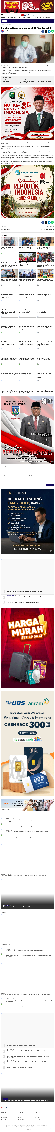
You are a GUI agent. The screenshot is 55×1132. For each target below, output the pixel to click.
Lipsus (3, 557)
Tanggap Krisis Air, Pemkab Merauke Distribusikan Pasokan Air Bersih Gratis (27, 81)
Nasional (3, 961)
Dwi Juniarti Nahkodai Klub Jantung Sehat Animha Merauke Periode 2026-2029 (26, 1061)
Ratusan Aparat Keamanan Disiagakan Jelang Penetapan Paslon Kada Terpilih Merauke (42, 228)
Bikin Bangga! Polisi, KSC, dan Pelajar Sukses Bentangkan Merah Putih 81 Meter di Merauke (23, 875)
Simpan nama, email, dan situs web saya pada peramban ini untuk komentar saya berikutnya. (22, 482)
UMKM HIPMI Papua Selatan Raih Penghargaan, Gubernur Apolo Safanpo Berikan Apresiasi (44, 296)
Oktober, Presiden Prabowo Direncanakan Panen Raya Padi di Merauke (24, 591)
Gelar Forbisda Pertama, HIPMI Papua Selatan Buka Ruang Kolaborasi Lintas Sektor (44, 360)
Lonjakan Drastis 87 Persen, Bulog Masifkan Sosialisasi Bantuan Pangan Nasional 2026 (27, 391)
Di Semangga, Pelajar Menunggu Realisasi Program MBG (16, 906)
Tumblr (4, 1119)
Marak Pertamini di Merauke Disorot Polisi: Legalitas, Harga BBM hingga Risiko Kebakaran (29, 1050)
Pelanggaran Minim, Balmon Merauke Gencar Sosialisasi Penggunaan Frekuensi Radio (27, 831)
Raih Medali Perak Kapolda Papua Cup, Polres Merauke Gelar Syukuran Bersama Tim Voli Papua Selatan (28, 1057)
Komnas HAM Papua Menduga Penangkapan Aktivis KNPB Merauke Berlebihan (13, 228)
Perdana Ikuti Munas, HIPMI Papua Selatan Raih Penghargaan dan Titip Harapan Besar (27, 311)
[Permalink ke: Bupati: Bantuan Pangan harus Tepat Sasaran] (9, 241)
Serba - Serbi (3, 874)
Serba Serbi (4, 842)
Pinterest (38, 1117)
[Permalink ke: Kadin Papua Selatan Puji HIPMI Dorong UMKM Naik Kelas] (9, 320)
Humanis (3, 912)
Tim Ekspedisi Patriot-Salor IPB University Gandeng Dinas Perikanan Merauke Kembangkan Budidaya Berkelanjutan (9, 264)
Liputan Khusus (10, 590)
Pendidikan (5, 1099)
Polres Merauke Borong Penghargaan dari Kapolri (19, 1067)
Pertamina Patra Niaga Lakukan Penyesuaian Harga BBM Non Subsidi (23, 837)
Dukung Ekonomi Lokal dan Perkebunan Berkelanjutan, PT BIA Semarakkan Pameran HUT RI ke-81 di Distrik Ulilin (45, 264)
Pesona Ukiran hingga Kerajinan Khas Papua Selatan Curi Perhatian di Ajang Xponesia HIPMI (27, 328)
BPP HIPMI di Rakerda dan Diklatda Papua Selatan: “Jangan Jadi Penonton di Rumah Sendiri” (9, 375)
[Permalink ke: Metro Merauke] (2, 31)
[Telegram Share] (49, 31)
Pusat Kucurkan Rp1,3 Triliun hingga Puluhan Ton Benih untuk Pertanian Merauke (26, 1006)
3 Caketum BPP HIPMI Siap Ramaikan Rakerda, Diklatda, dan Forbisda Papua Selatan (27, 375)
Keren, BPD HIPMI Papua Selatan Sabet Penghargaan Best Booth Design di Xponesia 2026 (44, 311)
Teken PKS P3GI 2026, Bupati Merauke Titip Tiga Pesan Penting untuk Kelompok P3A (45, 280)
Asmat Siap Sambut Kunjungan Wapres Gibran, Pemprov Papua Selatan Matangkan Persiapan (26, 296)
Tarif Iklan (37, 1112)
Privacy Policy (4, 1110)
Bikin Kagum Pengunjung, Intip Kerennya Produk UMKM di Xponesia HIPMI (44, 328)
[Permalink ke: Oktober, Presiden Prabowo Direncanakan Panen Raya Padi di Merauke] (27, 574)
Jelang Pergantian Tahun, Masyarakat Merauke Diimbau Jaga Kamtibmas (25, 597)
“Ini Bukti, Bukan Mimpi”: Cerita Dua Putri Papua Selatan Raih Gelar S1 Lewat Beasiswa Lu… (25, 1100)
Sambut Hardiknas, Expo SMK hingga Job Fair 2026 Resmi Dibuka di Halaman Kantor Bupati (9, 391)
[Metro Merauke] (27, 14)
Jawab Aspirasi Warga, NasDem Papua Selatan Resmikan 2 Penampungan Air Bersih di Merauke (24, 946)
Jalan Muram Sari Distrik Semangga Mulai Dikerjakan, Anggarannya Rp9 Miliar (7, 296)
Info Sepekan (9, 1004)
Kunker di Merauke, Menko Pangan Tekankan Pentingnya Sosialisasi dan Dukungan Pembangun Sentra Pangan (29, 1000)
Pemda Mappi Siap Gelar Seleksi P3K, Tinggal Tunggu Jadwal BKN (45, 390)
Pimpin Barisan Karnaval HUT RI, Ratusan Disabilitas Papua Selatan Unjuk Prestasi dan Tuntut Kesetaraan (29, 956)
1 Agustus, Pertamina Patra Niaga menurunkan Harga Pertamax (21, 826)
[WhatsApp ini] (52, 31)
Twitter (21, 1117)
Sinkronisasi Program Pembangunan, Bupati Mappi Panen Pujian (23, 602)
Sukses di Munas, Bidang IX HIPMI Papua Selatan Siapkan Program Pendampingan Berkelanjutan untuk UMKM (9, 311)
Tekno (7, 818)
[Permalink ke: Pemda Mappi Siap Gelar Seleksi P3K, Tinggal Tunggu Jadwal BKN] (45, 384)
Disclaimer (3, 1112)
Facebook (5, 1117)
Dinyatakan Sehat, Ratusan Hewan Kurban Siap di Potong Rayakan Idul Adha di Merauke (9, 360)
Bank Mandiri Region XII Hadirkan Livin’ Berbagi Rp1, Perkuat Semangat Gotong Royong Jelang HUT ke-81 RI (29, 820)
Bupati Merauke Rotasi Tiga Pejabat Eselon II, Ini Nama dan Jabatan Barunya (44, 81)
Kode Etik (20, 1112)
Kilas (4, 905)
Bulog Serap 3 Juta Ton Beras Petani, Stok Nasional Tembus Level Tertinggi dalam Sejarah (26, 343)
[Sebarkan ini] (42, 31)
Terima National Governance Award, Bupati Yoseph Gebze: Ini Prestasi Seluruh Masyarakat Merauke (44, 375)
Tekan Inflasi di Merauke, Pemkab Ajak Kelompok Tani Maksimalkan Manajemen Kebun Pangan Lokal (9, 280)
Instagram (22, 1119)
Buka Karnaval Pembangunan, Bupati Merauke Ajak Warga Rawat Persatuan (27, 264)
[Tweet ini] (46, 31)
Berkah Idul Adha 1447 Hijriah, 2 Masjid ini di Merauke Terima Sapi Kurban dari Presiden (27, 360)
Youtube (38, 1119)
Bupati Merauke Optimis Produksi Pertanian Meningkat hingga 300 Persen (27, 280)
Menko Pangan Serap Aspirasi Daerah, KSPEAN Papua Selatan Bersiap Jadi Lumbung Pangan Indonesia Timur (26, 995)
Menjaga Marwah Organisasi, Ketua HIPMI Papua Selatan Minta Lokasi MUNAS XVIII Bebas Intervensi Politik (45, 343)
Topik (7, 905)
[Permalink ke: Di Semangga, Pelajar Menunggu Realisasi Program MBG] (27, 894)
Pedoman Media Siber (23, 1110)
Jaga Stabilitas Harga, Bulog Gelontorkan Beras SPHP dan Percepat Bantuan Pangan (8, 343)
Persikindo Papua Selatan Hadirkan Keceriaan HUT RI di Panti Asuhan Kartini (24, 950)
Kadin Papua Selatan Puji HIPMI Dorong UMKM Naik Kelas (8, 327)
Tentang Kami (38, 1110)
